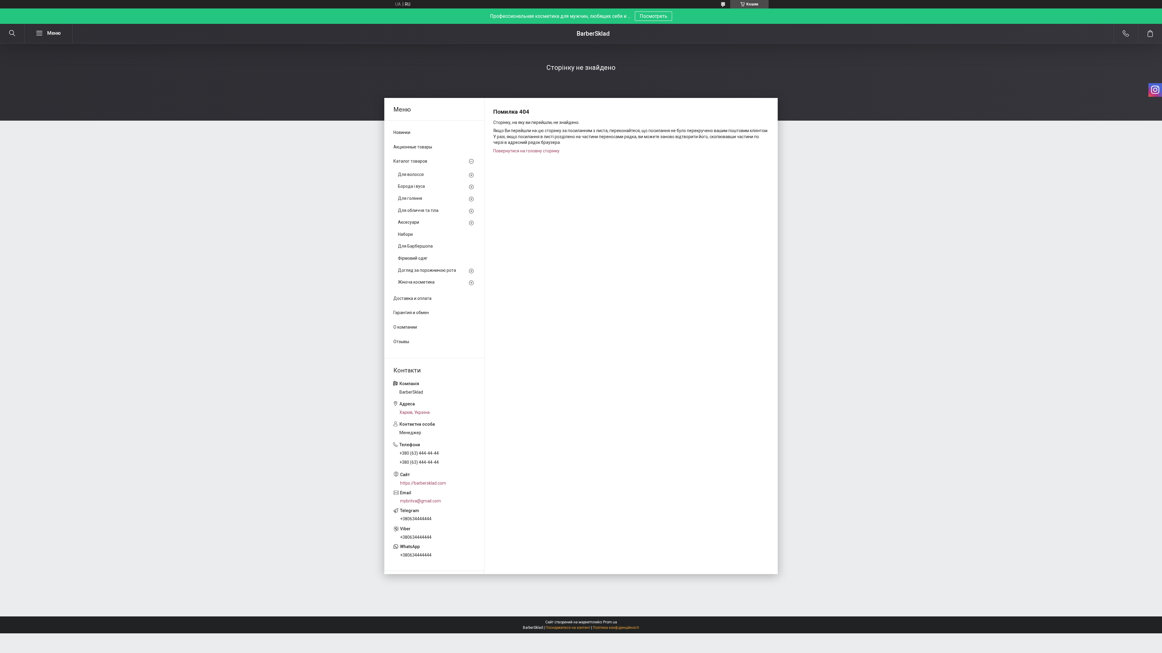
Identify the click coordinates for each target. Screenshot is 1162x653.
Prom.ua (610, 622)
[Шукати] (12, 33)
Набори (405, 234)
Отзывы (401, 341)
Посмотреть (653, 16)
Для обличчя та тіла (418, 210)
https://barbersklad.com (423, 483)
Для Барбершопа (415, 246)
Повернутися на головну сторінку (526, 150)
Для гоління (410, 198)
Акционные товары (412, 147)
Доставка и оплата (412, 298)
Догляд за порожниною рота (427, 270)
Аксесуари (408, 222)
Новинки (401, 132)
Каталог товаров (410, 161)
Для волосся (411, 174)
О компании (405, 327)
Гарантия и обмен (411, 312)
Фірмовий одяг (413, 258)
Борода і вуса (411, 186)
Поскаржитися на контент (568, 627)
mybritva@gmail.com (420, 501)
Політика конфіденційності (616, 627)
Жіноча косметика (416, 282)
